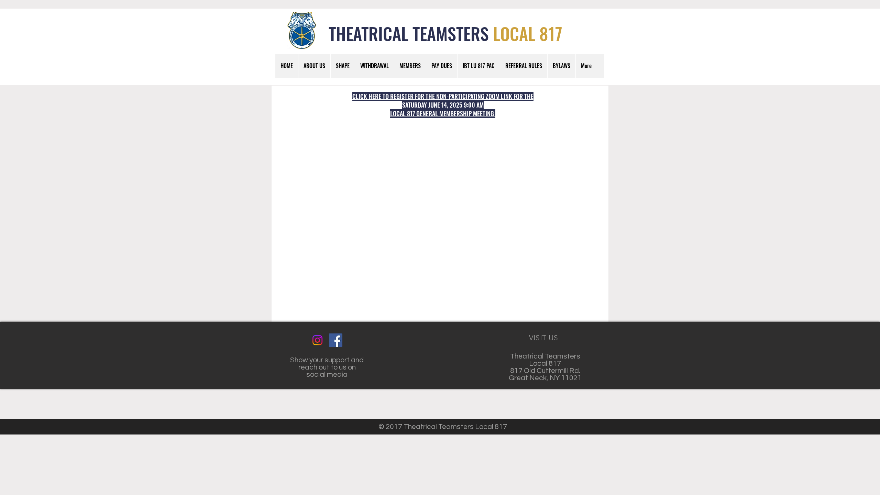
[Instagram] (317, 340)
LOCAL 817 (527, 33)
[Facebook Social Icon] (335, 340)
